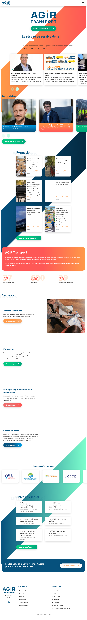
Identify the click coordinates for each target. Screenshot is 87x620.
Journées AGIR (23, 602)
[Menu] (83, 3)
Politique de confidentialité (62, 608)
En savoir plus (11, 321)
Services (21, 596)
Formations (22, 599)
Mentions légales (59, 605)
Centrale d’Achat (24, 605)
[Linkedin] (9, 602)
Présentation (23, 591)
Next (17, 89)
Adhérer (56, 599)
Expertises (22, 594)
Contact (56, 602)
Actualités (57, 591)
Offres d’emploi (58, 594)
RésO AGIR (57, 596)
